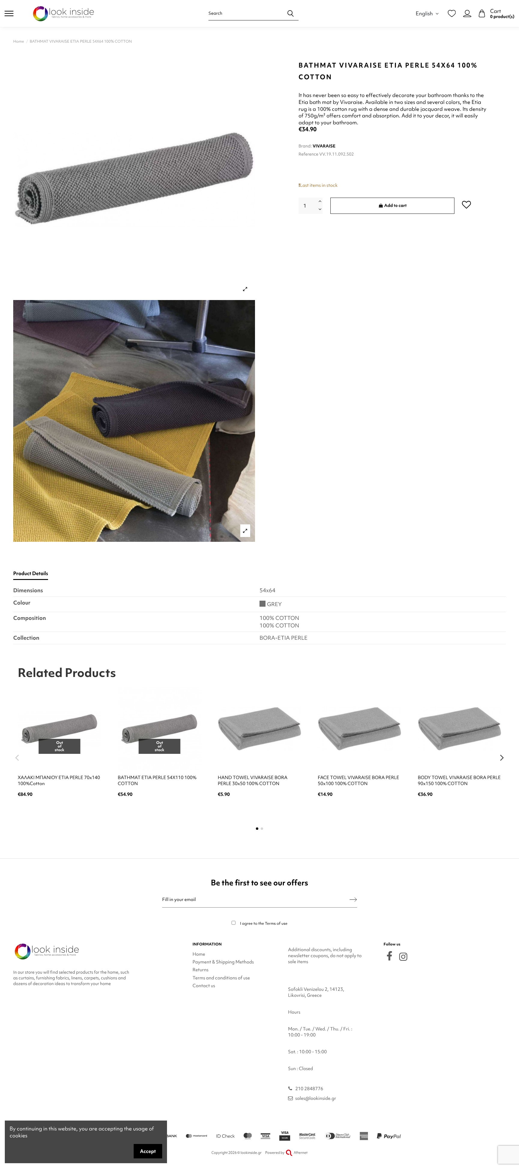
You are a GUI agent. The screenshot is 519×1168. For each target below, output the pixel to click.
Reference (308, 154)
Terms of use (276, 923)
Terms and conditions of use (221, 978)
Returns (200, 970)
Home (199, 954)
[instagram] (403, 956)
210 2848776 (309, 1089)
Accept (148, 1151)
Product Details (30, 573)
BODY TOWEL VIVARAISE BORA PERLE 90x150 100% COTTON (459, 781)
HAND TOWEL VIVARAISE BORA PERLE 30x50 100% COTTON (252, 781)
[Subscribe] (353, 899)
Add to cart (395, 205)
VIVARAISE (324, 146)
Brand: (305, 146)
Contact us (204, 986)
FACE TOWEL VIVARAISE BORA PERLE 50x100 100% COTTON (358, 781)
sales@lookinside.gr (315, 1098)
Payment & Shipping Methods (223, 962)
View (60, 810)
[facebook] (389, 955)
